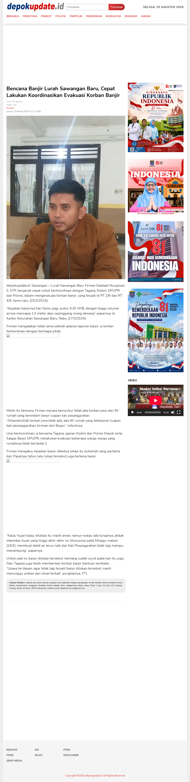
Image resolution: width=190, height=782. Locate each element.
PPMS (10, 755)
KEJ (37, 750)
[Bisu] (173, 412)
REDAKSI (11, 750)
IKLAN (38, 755)
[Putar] (133, 412)
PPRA (66, 750)
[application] (156, 400)
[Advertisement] (95, 51)
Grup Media (14, 760)
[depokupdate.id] (35, 7)
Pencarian (116, 7)
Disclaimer (70, 755)
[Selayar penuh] (179, 412)
